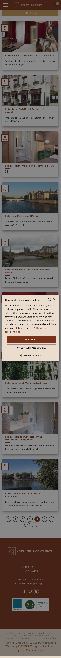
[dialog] (30, 328)
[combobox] (49, 299)
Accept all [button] (31, 339)
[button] (30, 355)
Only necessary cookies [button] (31, 347)
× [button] (54, 299)
